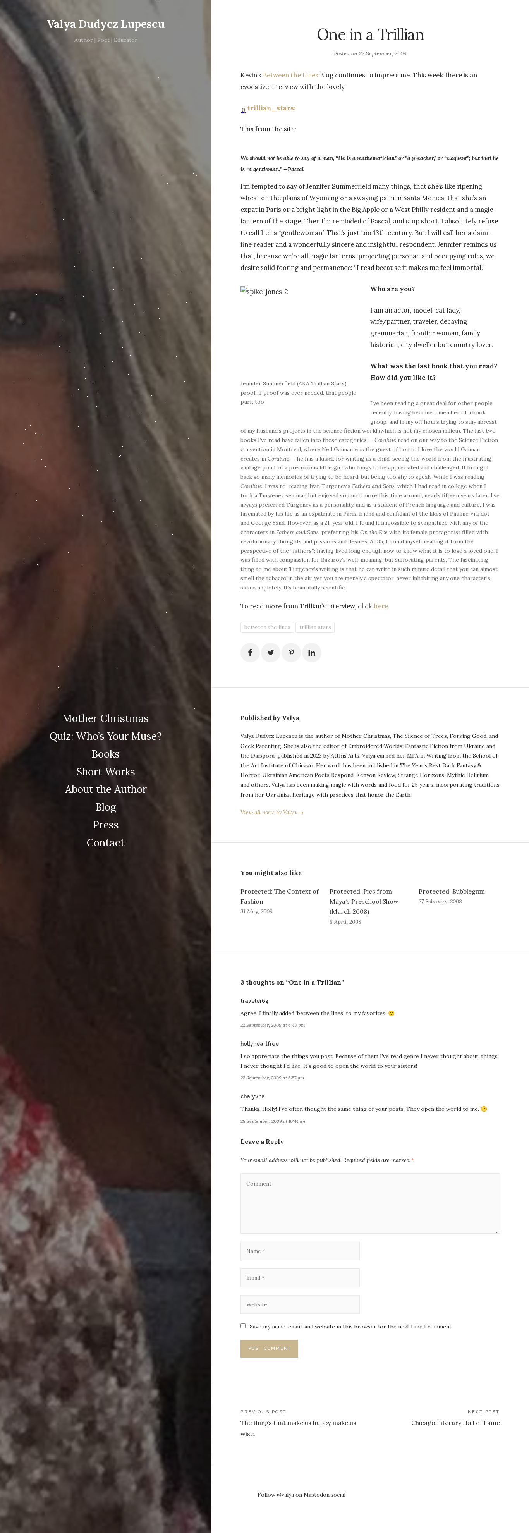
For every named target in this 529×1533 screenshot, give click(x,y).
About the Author (106, 789)
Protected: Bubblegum (452, 891)
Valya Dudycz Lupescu (106, 24)
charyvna (252, 1096)
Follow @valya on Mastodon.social (301, 1494)
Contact (106, 842)
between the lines (267, 627)
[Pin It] (291, 652)
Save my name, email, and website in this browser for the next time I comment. (351, 1326)
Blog (106, 807)
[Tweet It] (270, 652)
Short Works (105, 771)
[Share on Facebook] (250, 652)
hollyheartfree (259, 1044)
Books (106, 754)
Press (106, 824)
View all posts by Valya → (272, 812)
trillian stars (315, 627)
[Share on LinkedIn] (311, 652)
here (381, 606)
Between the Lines (290, 75)
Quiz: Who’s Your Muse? (106, 736)
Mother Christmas (106, 718)
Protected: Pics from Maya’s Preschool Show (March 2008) (364, 901)
